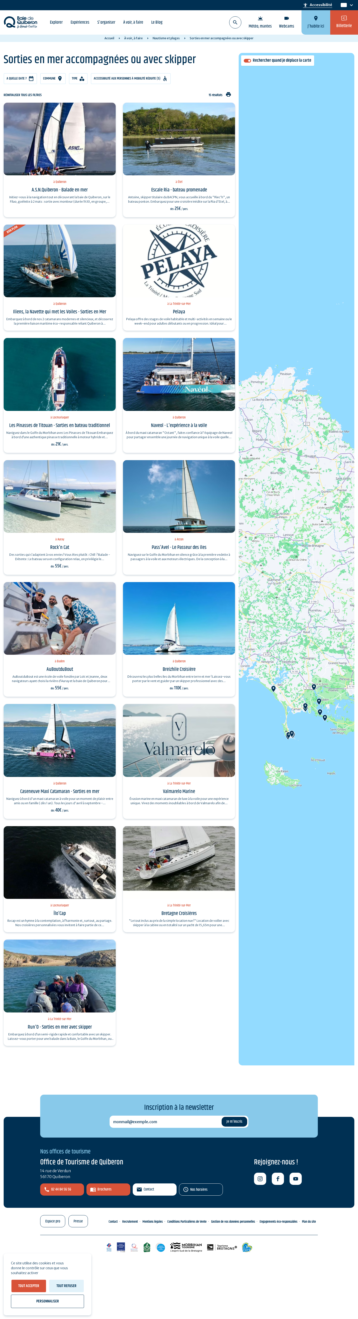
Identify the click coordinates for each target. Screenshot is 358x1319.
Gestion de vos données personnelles (233, 1221)
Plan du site (309, 1221)
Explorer (56, 22)
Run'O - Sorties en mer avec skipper (60, 1027)
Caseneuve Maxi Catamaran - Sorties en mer (59, 791)
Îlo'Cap (60, 913)
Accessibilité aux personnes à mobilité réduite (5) (127, 78)
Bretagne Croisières (179, 913)
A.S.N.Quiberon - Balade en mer (60, 190)
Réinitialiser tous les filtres (23, 95)
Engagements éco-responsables (278, 1221)
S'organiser (106, 22)
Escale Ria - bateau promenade (179, 190)
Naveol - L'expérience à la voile (179, 425)
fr (342, 5)
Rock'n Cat (59, 547)
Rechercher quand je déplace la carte (282, 60)
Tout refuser (66, 1286)
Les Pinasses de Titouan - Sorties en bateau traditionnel (59, 425)
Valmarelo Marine (179, 791)
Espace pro (52, 1221)
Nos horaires (198, 1190)
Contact (149, 1189)
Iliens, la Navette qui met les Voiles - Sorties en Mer (59, 312)
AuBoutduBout (60, 669)
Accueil (109, 38)
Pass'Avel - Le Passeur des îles (179, 547)
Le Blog (156, 22)
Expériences (80, 22)
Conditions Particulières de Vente (187, 1221)
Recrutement (130, 1221)
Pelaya (179, 312)
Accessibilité (317, 5)
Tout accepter (28, 1286)
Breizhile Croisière (179, 669)
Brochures (104, 1189)
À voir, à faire (133, 22)
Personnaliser (47, 1301)
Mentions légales (152, 1221)
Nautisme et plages (166, 38)
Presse (78, 1221)
